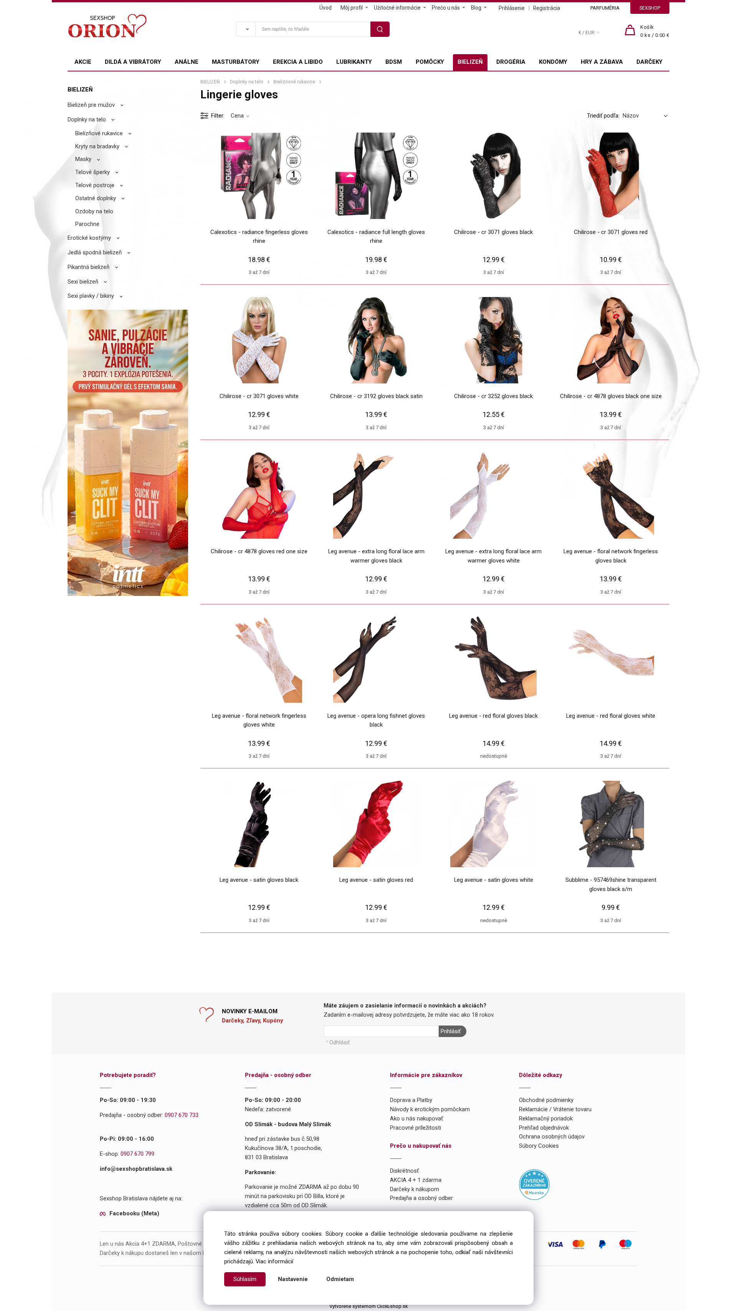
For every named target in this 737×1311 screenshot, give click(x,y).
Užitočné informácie (397, 8)
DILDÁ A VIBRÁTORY (133, 61)
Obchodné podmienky (546, 1100)
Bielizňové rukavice (99, 133)
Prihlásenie (512, 8)
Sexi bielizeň (83, 281)
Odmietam (340, 1279)
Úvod (325, 8)
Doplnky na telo (87, 119)
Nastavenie (293, 1279)
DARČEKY (649, 61)
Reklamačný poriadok (546, 1118)
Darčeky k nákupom (414, 1189)
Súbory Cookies (539, 1145)
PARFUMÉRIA (605, 8)
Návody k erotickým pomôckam (430, 1109)
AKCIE (82, 61)
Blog (476, 8)
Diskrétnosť (404, 1170)
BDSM (393, 61)
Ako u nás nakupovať (416, 1118)
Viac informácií (274, 1261)
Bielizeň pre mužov (91, 104)
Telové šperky (92, 172)
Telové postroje (94, 185)
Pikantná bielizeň (88, 267)
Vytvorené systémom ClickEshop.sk (368, 1306)
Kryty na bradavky (97, 146)
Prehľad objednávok (544, 1127)
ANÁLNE (186, 61)
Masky (83, 159)
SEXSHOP (650, 8)
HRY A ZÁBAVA (602, 61)
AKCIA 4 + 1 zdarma (415, 1180)
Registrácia (546, 8)
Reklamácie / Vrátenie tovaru (555, 1109)
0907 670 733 (181, 1115)
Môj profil (351, 8)
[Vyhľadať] (245, 29)
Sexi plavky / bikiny (91, 295)
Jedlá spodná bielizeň (95, 252)
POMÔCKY (430, 61)
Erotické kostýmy (89, 237)
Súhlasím (244, 1279)
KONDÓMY (553, 61)
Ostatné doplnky (95, 198)
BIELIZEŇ (470, 61)
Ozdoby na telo (94, 211)
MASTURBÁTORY (235, 61)
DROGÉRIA (510, 61)
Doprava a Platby (411, 1100)
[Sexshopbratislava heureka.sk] (534, 1183)
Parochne (87, 224)
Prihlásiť (451, 1031)
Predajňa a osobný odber (421, 1198)
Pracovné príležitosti (415, 1127)
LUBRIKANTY (354, 61)
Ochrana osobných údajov (552, 1136)
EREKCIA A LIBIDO (298, 61)
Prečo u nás (446, 8)
